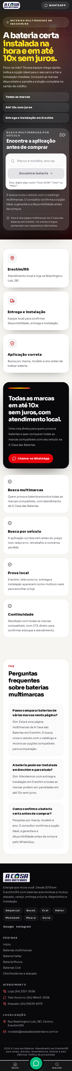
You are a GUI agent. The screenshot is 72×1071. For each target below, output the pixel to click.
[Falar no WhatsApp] (36, 1063)
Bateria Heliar (12, 956)
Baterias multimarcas (17, 950)
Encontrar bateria (33, 173)
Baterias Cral (12, 967)
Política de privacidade (41, 1054)
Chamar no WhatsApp (33, 458)
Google (8, 926)
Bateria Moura (12, 962)
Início (7, 944)
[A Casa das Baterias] (11, 5)
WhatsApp (57, 5)
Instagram (23, 926)
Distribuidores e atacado (20, 973)
